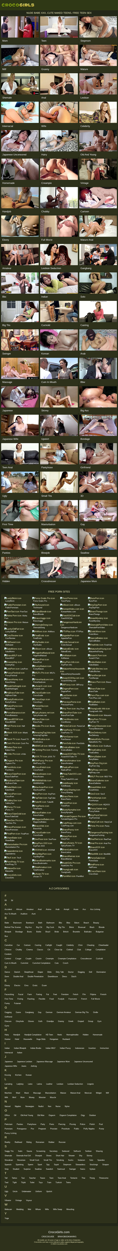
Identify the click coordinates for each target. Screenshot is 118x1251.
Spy (48, 1164)
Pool (101, 1124)
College (88, 950)
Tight (15, 1182)
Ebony (7, 985)
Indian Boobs (35, 1048)
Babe (7, 923)
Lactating (8, 1084)
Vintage (18, 1200)
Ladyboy (20, 1084)
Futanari (17, 1003)
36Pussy (79, 685)
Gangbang (29, 1012)
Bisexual (81, 927)
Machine (8, 1093)
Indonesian (79, 1048)
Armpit (66, 909)
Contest (8, 958)
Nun (49, 1106)
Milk (6, 1097)
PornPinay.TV (11, 864)
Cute (57, 963)
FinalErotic (37, 638)
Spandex (101, 1160)
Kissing (8, 1075)
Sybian (92, 1169)
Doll (90, 972)
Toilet (32, 1182)
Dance (7, 972)
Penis (51, 1124)
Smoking (60, 1160)
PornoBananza (11, 715)
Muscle (53, 1097)
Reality (7, 1142)
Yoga (7, 1218)
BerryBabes (94, 759)
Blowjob (8, 932)
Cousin (38, 958)
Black (92, 927)
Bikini (71, 927)
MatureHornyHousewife (70, 674)
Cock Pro (25, 743)
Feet (55, 994)
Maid (18, 1093)
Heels (59, 1035)
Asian (76, 909)
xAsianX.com (38, 689)
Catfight (48, 945)
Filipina (93, 994)
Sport (40, 1164)
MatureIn (107, 715)
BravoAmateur (67, 763)
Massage (37, 1093)
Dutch (73, 976)
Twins (68, 1182)
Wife (47, 1209)
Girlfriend (8, 1017)
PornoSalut (93, 861)
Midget (99, 1093)
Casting (38, 945)
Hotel (17, 1039)
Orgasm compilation (68, 1115)
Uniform (38, 1191)
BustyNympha (67, 812)
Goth (40, 1021)
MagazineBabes (39, 822)
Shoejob (38, 1156)
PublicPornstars (11, 608)
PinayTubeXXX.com (69, 779)
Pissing (73, 1124)
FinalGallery (94, 753)
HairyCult (108, 822)
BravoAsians (38, 777)
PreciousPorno (67, 705)
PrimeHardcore (39, 682)
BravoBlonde (38, 614)
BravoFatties (38, 815)
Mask (26, 1093)
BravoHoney (10, 682)
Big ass (28, 927)
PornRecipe (93, 678)
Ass (84, 909)
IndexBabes (94, 665)
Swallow (38, 1169)
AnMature (65, 658)
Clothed (69, 950)
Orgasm (52, 1115)
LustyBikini (9, 601)
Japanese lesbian (24, 1061)
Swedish (49, 1169)
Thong (92, 1178)
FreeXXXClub (66, 618)
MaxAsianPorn (39, 790)
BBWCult (52, 746)
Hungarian (54, 1039)
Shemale (8, 1156)
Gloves (31, 1021)
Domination (101, 972)
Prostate (53, 1129)
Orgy (83, 1115)
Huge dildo (40, 1039)
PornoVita (37, 709)
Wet (29, 1209)
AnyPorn (51, 794)
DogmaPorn (66, 691)
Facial (20, 994)
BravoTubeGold (11, 816)
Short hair (60, 1156)
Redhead (18, 1142)
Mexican (88, 1093)
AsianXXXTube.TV (69, 757)
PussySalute (94, 811)
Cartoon (27, 945)
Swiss (82, 1169)
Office (7, 1115)
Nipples (18, 1106)
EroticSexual (66, 645)
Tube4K (50, 802)
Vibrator (8, 1200)
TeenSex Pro (10, 823)
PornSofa (80, 743)
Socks (70, 1160)
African (19, 909)
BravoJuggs (38, 621)
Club (79, 950)
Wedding (19, 1209)
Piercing (61, 1124)
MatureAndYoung (96, 651)
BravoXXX (93, 850)
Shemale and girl (23, 1156)
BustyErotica (10, 702)
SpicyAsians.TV (68, 846)
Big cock (50, 927)
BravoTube (37, 722)
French (84, 999)
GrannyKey (10, 665)
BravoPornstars (11, 830)
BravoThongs (94, 614)
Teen (51, 1178)
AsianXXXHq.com (68, 681)
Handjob (16, 1035)
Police (82, 1124)
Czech (65, 963)
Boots (29, 932)
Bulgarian (100, 932)
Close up (58, 950)
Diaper (40, 972)
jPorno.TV (9, 810)
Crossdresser (86, 958)
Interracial (9, 1053)
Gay (39, 1012)
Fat (47, 994)
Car (18, 945)
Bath (40, 923)
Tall (6, 1178)
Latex (30, 1084)
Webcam (8, 1209)
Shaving (99, 1151)
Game (18, 1012)
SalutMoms (10, 651)
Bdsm (76, 923)
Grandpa (50, 1021)
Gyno (7, 1026)
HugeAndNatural (40, 655)
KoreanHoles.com (68, 612)
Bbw (68, 923)
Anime (48, 909)
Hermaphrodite (72, 1035)
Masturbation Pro (12, 847)
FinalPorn (25, 834)
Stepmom (67, 1164)
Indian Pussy (65, 1048)
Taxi (23, 1178)
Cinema (29, 950)
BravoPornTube (67, 715)
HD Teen (49, 1035)
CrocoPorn (9, 796)
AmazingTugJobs (40, 735)
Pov (32, 1129)
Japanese (9, 1061)
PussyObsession (96, 729)
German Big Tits (82, 1012)
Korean (29, 1075)
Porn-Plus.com (95, 698)
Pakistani (8, 1124)
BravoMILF (9, 658)
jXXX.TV (51, 757)
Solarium (81, 1160)
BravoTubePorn (11, 777)
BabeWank (9, 790)
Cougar (18, 958)
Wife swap (57, 1209)
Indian (7, 1048)
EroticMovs (93, 634)
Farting (39, 994)
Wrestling (70, 1209)
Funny (7, 1003)
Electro (17, 985)
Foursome (72, 999)
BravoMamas (66, 859)
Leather (49, 1084)
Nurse (58, 1106)
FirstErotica (38, 742)
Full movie (95, 999)
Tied (6, 1182)
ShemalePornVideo (97, 627)
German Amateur (64, 1012)
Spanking (19, 1164)
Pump (101, 1129)
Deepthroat (28, 972)
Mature (63, 1093)
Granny (61, 1021)
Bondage (19, 932)
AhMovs (51, 631)
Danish (17, 972)
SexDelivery (94, 735)
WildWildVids (38, 783)
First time (9, 999)
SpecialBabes (94, 641)
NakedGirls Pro (95, 742)
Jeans (23, 1066)
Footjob (61, 999)
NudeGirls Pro (67, 865)
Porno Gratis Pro (40, 601)
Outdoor (92, 1115)
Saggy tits (9, 1151)
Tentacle (73, 1178)
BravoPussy (66, 832)
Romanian (40, 1142)
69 (6, 900)
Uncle (15, 1191)
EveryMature (38, 669)
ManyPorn (65, 839)
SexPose (52, 839)
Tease (42, 1178)
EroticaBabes (66, 750)
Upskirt (49, 1191)
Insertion (92, 1048)
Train (49, 1182)
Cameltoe (9, 945)
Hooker (8, 1039)
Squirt (56, 1164)
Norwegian (29, 1106)
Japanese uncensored (83, 1061)
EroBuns (107, 746)
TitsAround (37, 608)
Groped (81, 1021)
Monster (42, 1097)
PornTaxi (23, 612)
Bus (6, 936)
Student (16, 1169)
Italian (19, 1053)
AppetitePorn (66, 638)
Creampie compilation (67, 958)
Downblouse (53, 976)
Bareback (30, 923)
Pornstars (9, 1129)
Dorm (7, 976)
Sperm (30, 1164)
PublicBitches (94, 671)
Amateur (30, 909)
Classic (40, 950)
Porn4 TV (25, 739)
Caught (59, 945)
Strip (6, 1169)
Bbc (60, 923)
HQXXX (106, 805)
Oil (15, 1115)
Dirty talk (60, 972)
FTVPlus (79, 631)
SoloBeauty (66, 786)
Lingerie (90, 1084)
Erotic (35, 985)
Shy (80, 1156)
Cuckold (99, 958)
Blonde (101, 927)
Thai (83, 1178)
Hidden (85, 1035)
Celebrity (70, 945)
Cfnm (80, 945)
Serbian (88, 1151)
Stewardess (80, 1164)
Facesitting (9, 994)
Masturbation (50, 1093)
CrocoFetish (38, 770)
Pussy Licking (10, 1133)
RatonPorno (10, 709)
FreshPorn (65, 806)
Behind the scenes (13, 927)
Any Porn (80, 709)
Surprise (27, 1169)
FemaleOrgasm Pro (69, 819)
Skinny (89, 1156)
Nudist (41, 1106)
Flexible (42, 999)
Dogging (81, 972)
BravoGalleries (95, 783)
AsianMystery (94, 621)
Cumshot (24, 963)
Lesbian (60, 1084)
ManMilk (107, 854)
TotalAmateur (38, 870)
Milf (107, 1093)
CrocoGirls (9, 878)
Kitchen (18, 1075)
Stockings (94, 1164)
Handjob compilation (32, 1035)
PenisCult (81, 726)
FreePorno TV (67, 733)
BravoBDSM (10, 722)
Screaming (40, 1151)
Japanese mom (63, 1061)
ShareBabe (9, 840)
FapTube (51, 798)
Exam (44, 985)
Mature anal (75, 1093)
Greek (70, 1021)
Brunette (76, 932)
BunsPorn (93, 601)
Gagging (8, 1012)
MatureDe (9, 871)
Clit (48, 950)
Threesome (103, 1178)
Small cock (34, 1160)
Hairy (7, 1035)
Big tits (61, 927)
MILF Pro (108, 777)
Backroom (17, 923)
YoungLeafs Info (95, 711)
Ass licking (95, 909)
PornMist (80, 876)
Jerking (34, 1066)
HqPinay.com (94, 772)
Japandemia (10, 854)
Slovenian (21, 1160)
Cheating (90, 945)
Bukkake (88, 932)
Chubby (19, 950)
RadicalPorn (66, 770)
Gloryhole (20, 1021)
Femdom (65, 994)
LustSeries (65, 698)
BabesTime (10, 750)
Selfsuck (77, 1151)
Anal (40, 909)
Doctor (71, 972)
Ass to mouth (10, 914)
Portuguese (21, 1129)
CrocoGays (37, 702)
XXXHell (51, 850)
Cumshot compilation (41, 963)
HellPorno (93, 867)
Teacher (32, 1178)
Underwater (26, 1191)
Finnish (103, 994)
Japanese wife (11, 1066)
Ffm (84, 994)
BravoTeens (66, 799)
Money (32, 1097)
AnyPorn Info (66, 665)
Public (76, 1129)
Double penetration (35, 976)
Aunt (34, 914)
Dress (64, 976)
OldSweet (9, 645)
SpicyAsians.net (40, 715)
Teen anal (62, 1178)
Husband (66, 1039)
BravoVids (37, 829)
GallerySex (9, 803)
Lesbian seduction (75, 1084)
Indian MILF (51, 1048)
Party (43, 1124)
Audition (24, 914)
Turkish (59, 1182)
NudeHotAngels (11, 689)
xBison (49, 649)
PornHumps (94, 800)
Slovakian (9, 1160)
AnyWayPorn (38, 857)
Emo (26, 985)
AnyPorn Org (94, 766)
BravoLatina (66, 852)
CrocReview (10, 638)
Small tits (48, 1160)
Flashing (30, 999)
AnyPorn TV (94, 722)
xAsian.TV (37, 876)
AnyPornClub (94, 818)
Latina (39, 1084)
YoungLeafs (66, 872)
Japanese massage (44, 1061)
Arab (57, 909)
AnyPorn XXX (39, 846)
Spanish (8, 1164)
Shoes (49, 1156)
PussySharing (67, 792)
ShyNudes (37, 645)
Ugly (6, 1191)
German (49, 1012)
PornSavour (66, 739)
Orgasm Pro (10, 763)
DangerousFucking (96, 835)
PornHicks (9, 770)
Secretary (54, 1151)
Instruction (104, 1048)
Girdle (95, 1012)
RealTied (107, 839)
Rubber (51, 1142)
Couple (28, 958)
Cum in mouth (10, 963)
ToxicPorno (65, 601)
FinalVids (108, 645)
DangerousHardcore (69, 627)
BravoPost (37, 662)
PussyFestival (11, 675)
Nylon (67, 1106)
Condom (8, 954)
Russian (62, 1142)
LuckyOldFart (10, 631)
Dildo (49, 972)
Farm (29, 994)
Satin (20, 1151)
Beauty (96, 923)
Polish (92, 1124)
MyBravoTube (11, 783)
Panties (20, 1124)
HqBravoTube (11, 695)
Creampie (50, 958)
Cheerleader (104, 945)
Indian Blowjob (20, 1048)
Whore (38, 1209)
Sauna (29, 1151)
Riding (29, 1142)
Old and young (27, 1115)
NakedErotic (66, 651)
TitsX (19, 858)
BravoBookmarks (40, 863)
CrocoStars (93, 874)
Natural (8, 1106)
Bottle (38, 932)
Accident (8, 909)
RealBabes (93, 705)
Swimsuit (61, 1169)
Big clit (39, 927)
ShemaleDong (39, 627)
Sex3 (102, 794)
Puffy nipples (89, 1129)
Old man (40, 1115)
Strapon (105, 1164)
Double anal (18, 976)
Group (90, 1021)
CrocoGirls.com (18, 5)
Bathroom (50, 923)
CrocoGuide (38, 695)
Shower (71, 1156)
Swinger (72, 1169)
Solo (91, 1160)
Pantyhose (31, 1124)
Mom (22, 1097)
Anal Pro (107, 843)
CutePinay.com (67, 826)
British (65, 932)
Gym (99, 1021)
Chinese (8, 950)
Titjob (23, 1182)
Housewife (27, 1039)
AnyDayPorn (94, 608)
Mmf (14, 1097)
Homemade (97, 1035)
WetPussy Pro (39, 763)
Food (52, 999)
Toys (41, 1182)
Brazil (47, 932)
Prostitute (66, 1129)
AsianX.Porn (94, 658)
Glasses (8, 1021)
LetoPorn (24, 669)
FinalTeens (37, 809)
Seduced (65, 1151)
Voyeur (29, 1200)
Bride (57, 932)
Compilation (100, 950)
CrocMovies (66, 722)
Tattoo (14, 1178)
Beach (86, 923)
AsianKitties (94, 790)
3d (12, 900)
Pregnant (42, 1129)
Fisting (20, 999)
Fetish (75, 994)
